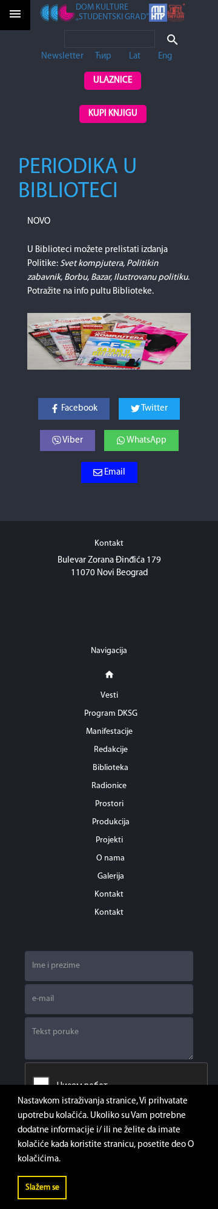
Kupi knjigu (112, 113)
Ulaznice (112, 80)
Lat (134, 56)
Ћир (103, 56)
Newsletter (62, 56)
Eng (165, 56)
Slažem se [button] (42, 1188)
